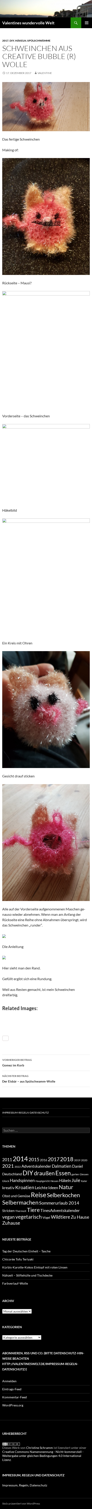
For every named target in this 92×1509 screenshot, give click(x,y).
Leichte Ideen (46, 1187)
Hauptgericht (43, 1181)
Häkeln (20, 40)
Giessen (84, 1174)
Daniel (77, 1166)
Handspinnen (22, 1180)
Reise (38, 1195)
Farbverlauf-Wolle (15, 1283)
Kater (84, 1181)
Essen (63, 1173)
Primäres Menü (86, 22)
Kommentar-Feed (14, 1397)
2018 (66, 1159)
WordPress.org (12, 1405)
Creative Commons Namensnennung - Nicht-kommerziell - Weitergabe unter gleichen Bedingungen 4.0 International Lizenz (43, 1456)
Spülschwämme (38, 40)
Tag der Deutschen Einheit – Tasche (26, 1251)
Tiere (33, 1209)
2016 (43, 1160)
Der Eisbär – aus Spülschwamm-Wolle (28, 1078)
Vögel (46, 1217)
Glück (5, 1181)
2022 (18, 1166)
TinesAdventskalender (60, 1210)
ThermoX (20, 1211)
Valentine (45, 73)
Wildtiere (60, 1217)
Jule (75, 1180)
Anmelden (9, 1381)
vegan (8, 1217)
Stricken (8, 1211)
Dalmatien (61, 1166)
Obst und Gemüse (16, 1196)
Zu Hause (80, 1217)
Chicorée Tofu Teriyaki (17, 1259)
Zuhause (11, 1223)
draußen (44, 1173)
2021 (8, 1166)
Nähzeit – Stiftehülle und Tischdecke (27, 1275)
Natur (66, 1187)
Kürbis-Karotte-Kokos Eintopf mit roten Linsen (34, 1267)
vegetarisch (28, 1217)
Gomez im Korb (17, 1062)
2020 (84, 1160)
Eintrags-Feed (11, 1389)
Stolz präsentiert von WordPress (21, 1503)
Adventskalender (36, 1166)
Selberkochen (63, 1195)
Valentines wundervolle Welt (28, 22)
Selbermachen (20, 1202)
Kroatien (24, 1187)
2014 (20, 1159)
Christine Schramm (39, 1448)
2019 (77, 1160)
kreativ (8, 1187)
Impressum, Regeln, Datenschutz (24, 1485)
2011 (7, 1159)
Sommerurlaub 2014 (59, 1202)
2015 (34, 1159)
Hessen (54, 1181)
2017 (5, 40)
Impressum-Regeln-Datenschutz (25, 1112)
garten (75, 1174)
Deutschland (12, 1174)
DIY (12, 40)
